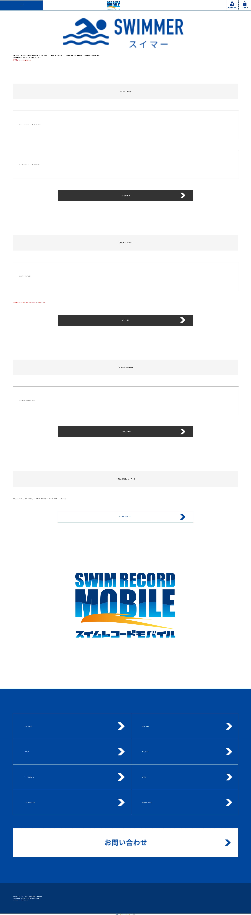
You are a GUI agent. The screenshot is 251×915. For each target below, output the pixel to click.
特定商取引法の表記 (147, 802)
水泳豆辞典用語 (28, 726)
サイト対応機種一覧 (29, 777)
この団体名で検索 (125, 431)
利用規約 (144, 777)
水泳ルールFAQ (145, 726)
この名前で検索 (125, 195)
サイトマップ (145, 751)
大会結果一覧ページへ (125, 516)
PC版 (133, 914)
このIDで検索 (125, 320)
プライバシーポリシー (30, 802)
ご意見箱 (27, 751)
